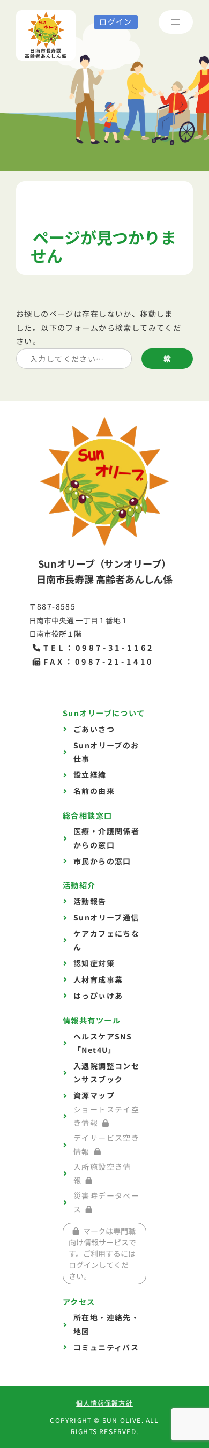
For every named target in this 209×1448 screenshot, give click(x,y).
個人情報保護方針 (104, 1402)
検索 (167, 358)
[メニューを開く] (175, 22)
